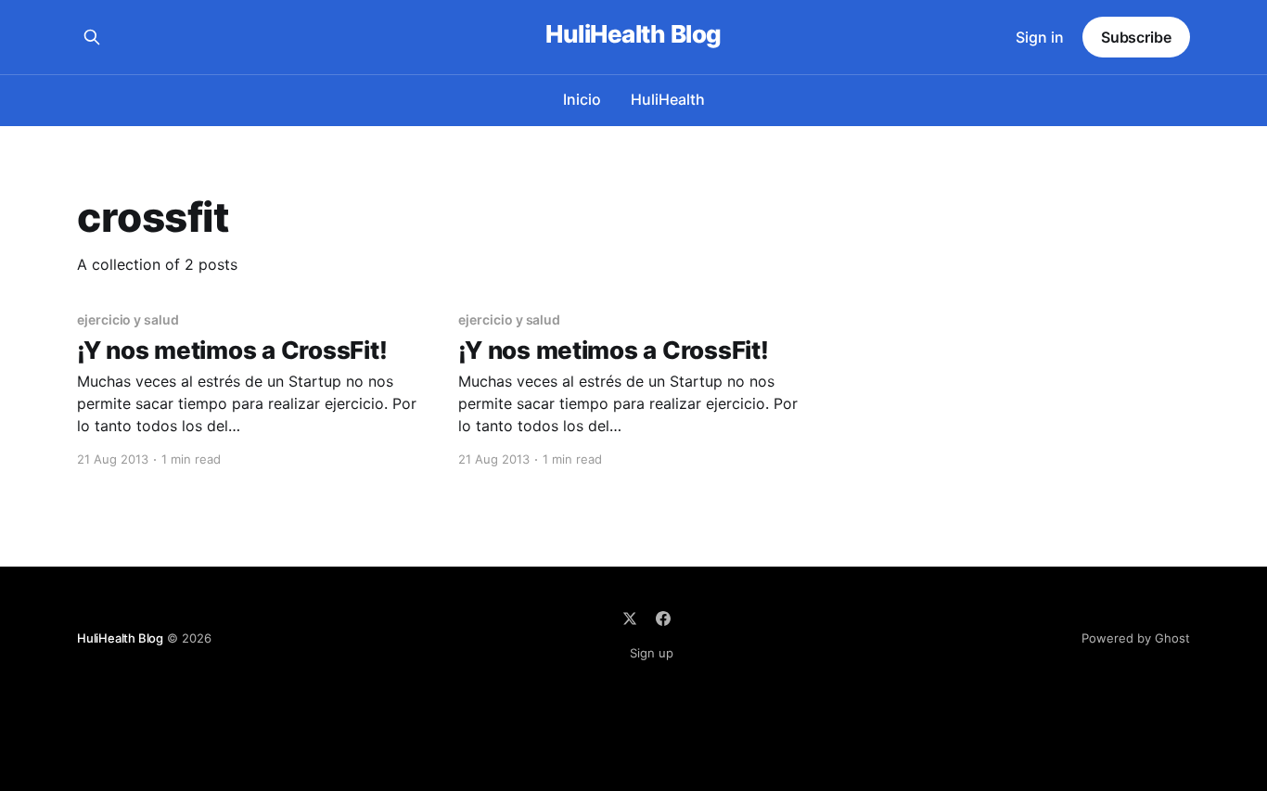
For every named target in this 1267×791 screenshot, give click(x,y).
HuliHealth (668, 99)
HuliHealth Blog (633, 35)
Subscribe (1136, 37)
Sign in (1040, 37)
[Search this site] (92, 37)
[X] (629, 618)
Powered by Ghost (1135, 638)
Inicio (582, 99)
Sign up (651, 652)
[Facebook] (663, 618)
